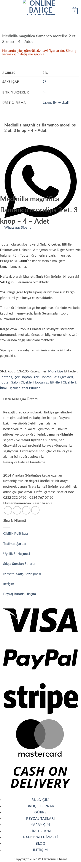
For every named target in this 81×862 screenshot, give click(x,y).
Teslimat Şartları (15, 544)
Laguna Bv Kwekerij (55, 102)
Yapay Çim (40, 824)
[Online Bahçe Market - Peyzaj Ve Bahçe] (41, 7)
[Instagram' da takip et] (17, 510)
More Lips (55, 371)
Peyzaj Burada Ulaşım (19, 594)
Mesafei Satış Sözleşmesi (22, 574)
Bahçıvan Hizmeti (40, 837)
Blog (40, 843)
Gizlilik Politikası (15, 533)
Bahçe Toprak (41, 806)
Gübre (40, 812)
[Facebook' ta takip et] (8, 510)
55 (44, 92)
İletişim (9, 584)
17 (44, 81)
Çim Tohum (40, 831)
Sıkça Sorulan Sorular (20, 563)
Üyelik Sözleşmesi (17, 554)
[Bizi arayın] (26, 510)
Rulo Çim (40, 799)
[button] (5, 7)
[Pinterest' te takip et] (35, 510)
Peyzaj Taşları (40, 818)
